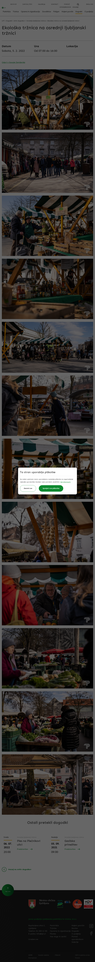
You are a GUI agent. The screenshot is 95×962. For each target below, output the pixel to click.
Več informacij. (65, 482)
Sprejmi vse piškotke (51, 488)
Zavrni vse (28, 488)
